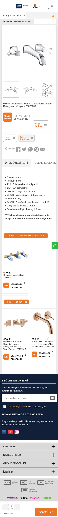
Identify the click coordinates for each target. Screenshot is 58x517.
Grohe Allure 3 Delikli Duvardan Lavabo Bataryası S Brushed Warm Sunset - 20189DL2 (14, 345)
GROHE (6, 273)
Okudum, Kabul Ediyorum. (28, 407)
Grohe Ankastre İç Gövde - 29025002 (14, 276)
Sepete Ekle (46, 512)
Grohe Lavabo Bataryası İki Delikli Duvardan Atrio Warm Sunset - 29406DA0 (43, 344)
